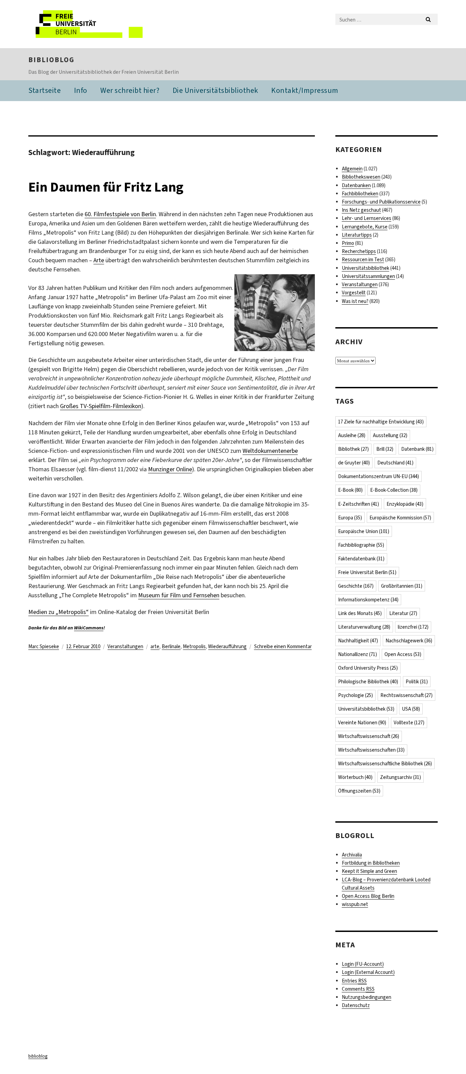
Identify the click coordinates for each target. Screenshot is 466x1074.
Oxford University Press (368, 668)
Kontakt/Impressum (304, 90)
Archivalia (352, 854)
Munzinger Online (170, 469)
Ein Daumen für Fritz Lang (106, 187)
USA (411, 709)
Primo (348, 243)
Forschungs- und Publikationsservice (381, 201)
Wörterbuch (355, 777)
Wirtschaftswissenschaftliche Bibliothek (385, 763)
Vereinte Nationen (362, 722)
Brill (384, 449)
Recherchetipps (359, 251)
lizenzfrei (413, 627)
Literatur (403, 613)
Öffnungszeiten (359, 790)
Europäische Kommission (400, 517)
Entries (354, 980)
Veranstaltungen (125, 646)
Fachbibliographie (361, 545)
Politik (417, 681)
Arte (98, 260)
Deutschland (395, 462)
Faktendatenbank (361, 558)
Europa (350, 517)
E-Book (350, 490)
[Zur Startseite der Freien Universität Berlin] (85, 24)
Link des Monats (360, 613)
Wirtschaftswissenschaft (368, 736)
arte (154, 646)
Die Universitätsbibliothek (215, 90)
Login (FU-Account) (363, 964)
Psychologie (355, 695)
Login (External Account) (368, 972)
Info (80, 90)
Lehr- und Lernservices (366, 218)
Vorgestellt (354, 292)
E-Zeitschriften (358, 504)
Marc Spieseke (43, 646)
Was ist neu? (355, 301)
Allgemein (352, 168)
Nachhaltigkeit (358, 640)
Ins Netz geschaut (361, 210)
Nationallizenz (357, 654)
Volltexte (409, 722)
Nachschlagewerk (408, 640)
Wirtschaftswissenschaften (371, 750)
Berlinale (171, 646)
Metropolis (194, 646)
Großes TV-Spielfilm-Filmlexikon (100, 406)
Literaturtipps (357, 235)
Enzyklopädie (405, 504)
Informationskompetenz (368, 599)
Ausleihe (351, 435)
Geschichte (356, 586)
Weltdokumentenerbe (270, 451)
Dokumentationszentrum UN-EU (378, 476)
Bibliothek (353, 449)
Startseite (44, 90)
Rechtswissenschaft (406, 695)
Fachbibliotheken (360, 193)
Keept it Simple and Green (369, 871)
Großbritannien (401, 586)
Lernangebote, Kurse (365, 226)
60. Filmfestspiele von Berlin (120, 214)
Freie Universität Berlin (367, 572)
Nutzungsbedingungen (366, 997)
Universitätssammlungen (368, 276)
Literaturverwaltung (364, 627)
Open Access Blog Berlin (368, 896)
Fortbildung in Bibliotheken (371, 863)
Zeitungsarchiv (400, 777)
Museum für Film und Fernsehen (178, 595)
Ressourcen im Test (363, 259)
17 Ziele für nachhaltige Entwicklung (381, 421)
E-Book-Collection (394, 490)
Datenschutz (356, 1005)
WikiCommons (88, 628)
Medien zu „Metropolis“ (58, 612)
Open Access (402, 654)
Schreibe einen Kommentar (283, 646)
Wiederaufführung (227, 646)
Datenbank (417, 449)
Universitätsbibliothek (365, 268)
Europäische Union (363, 531)
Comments (358, 989)
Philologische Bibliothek (368, 681)
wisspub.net (355, 904)
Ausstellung (390, 435)
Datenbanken (356, 185)
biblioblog (51, 60)
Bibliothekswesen (361, 176)
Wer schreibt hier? (129, 90)
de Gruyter (354, 462)
